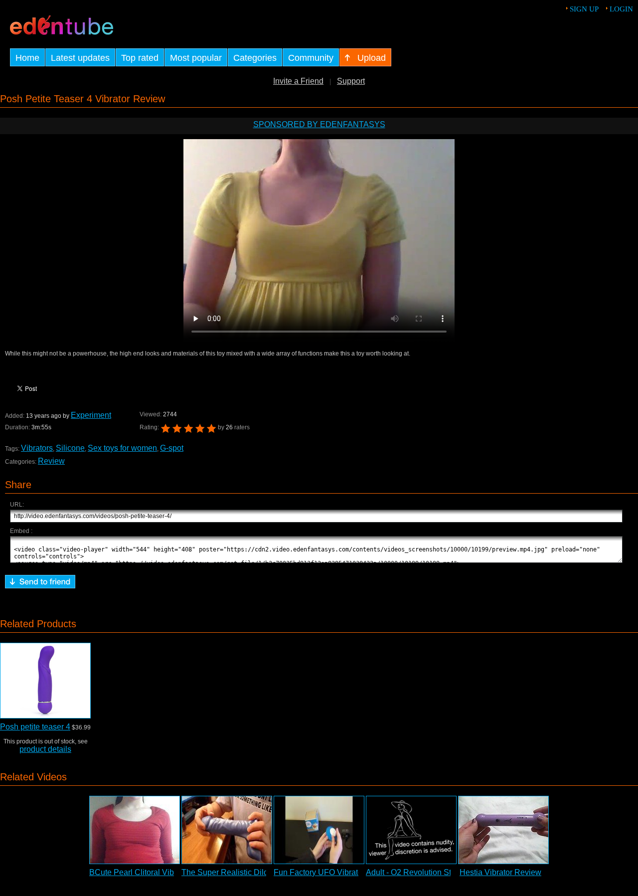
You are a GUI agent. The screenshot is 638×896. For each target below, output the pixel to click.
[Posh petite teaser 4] (45, 680)
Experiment (91, 415)
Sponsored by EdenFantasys (319, 124)
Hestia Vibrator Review (500, 872)
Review (51, 461)
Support (351, 81)
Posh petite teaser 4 (35, 726)
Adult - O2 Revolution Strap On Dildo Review (445, 872)
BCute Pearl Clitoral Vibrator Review (154, 872)
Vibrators (37, 448)
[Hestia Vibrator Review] (503, 830)
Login (621, 9)
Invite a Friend (298, 81)
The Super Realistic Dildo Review (241, 872)
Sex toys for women (122, 448)
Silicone (70, 448)
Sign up (584, 9)
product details (45, 749)
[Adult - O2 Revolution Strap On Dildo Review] (411, 830)
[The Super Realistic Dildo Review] (227, 830)
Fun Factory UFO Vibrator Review (334, 872)
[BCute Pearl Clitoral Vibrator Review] (134, 830)
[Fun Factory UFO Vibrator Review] (319, 830)
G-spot (171, 448)
